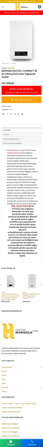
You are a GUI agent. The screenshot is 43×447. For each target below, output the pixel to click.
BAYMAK (11, 68)
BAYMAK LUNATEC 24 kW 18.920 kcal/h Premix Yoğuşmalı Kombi (31, 296)
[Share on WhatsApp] (3, 114)
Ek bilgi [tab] (6, 134)
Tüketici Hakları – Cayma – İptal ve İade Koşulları (19, 404)
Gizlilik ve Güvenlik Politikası (12, 407)
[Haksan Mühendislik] (21, 6)
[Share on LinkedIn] (22, 114)
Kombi (13, 63)
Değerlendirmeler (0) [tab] (11, 139)
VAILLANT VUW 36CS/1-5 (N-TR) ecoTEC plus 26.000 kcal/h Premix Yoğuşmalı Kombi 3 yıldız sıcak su (10, 296)
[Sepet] (39, 7)
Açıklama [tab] (7, 130)
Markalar (5, 387)
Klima (4, 383)
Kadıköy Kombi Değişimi (11, 436)
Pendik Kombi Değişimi (10, 424)
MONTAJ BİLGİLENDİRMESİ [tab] (12, 143)
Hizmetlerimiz (7, 367)
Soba (3, 379)
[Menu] (3, 6)
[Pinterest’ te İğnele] (18, 114)
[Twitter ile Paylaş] (11, 114)
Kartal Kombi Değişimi (10, 432)
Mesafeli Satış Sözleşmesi (11, 412)
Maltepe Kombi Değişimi (11, 428)
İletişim (4, 391)
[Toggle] (40, 367)
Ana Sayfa (5, 63)
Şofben (4, 375)
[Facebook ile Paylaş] (7, 114)
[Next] (41, 288)
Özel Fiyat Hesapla (23, 100)
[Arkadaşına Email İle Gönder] (14, 114)
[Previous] (1, 288)
